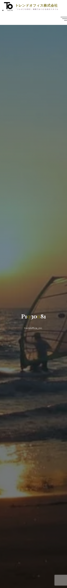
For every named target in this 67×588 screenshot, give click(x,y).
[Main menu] (64, 18)
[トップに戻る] (53, 574)
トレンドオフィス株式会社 (36, 5)
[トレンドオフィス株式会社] (8, 6)
